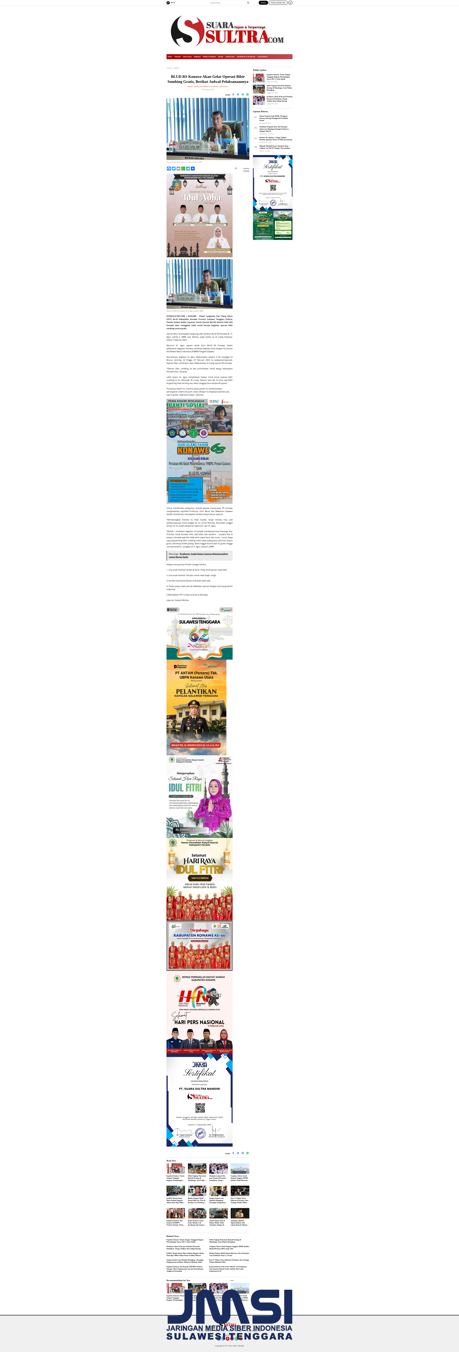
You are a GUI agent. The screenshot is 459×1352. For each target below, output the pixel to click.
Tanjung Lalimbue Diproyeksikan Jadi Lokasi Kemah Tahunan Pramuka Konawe (239, 1223)
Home (170, 57)
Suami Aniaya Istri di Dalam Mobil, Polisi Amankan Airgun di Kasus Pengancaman (217, 1223)
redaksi (190, 86)
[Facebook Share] (233, 94)
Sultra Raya (187, 57)
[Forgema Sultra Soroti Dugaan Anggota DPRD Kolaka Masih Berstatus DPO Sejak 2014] (240, 1168)
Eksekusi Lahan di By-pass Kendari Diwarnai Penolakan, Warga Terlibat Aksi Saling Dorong (217, 1178)
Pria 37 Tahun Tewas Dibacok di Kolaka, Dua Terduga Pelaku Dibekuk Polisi (240, 1200)
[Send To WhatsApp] (247, 94)
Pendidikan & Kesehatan (246, 57)
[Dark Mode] (290, 3)
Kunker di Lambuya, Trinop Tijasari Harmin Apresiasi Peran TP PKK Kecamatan (276, 139)
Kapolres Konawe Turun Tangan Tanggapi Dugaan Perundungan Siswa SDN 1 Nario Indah (176, 1178)
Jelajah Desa (230, 57)
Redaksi (263, 3)
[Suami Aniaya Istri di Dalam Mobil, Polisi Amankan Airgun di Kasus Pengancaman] (218, 1213)
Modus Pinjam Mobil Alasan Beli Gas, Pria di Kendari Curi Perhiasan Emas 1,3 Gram (196, 1200)
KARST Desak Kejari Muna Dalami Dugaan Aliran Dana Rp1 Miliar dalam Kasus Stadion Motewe (175, 1200)
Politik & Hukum (209, 57)
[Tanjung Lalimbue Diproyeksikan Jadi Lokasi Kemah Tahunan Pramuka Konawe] (240, 1213)
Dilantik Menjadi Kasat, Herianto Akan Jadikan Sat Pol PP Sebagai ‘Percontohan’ (275, 147)
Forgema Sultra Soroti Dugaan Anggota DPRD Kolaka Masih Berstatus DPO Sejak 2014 (239, 1178)
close (232, 1280)
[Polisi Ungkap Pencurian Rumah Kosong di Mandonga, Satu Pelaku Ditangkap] (197, 1168)
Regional (197, 57)
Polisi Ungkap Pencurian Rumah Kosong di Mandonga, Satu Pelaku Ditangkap (197, 1178)
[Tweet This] (238, 94)
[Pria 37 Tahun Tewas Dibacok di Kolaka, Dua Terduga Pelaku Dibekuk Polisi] (240, 1191)
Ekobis (220, 57)
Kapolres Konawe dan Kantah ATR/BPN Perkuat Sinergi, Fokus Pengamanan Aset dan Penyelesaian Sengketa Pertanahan (175, 1223)
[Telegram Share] (243, 94)
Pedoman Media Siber (278, 3)
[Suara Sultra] (229, 29)
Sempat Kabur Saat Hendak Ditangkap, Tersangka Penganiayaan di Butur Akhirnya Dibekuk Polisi (218, 1200)
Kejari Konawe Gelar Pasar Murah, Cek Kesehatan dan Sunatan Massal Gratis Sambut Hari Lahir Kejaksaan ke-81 (196, 1223)
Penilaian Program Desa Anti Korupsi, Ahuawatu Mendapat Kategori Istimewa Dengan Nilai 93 (274, 129)
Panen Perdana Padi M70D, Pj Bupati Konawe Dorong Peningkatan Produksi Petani (274, 118)
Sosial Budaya (263, 57)
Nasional (177, 57)
